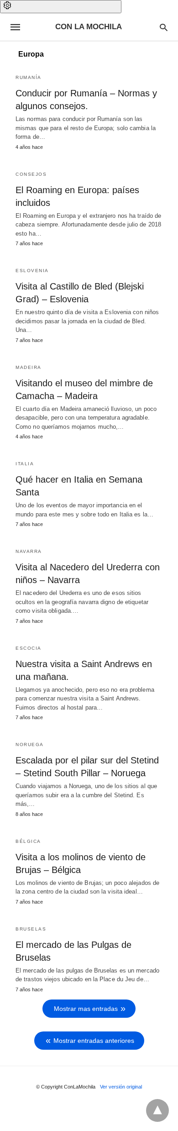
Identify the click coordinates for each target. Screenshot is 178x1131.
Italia (25, 463)
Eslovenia (32, 270)
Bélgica (28, 841)
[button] (60, 6)
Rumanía (29, 77)
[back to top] (157, 1110)
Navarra (29, 551)
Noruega (30, 744)
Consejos (31, 174)
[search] (163, 27)
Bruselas (31, 928)
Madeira (29, 367)
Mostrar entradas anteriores (93, 1040)
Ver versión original (121, 1086)
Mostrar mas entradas (86, 1008)
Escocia (29, 648)
